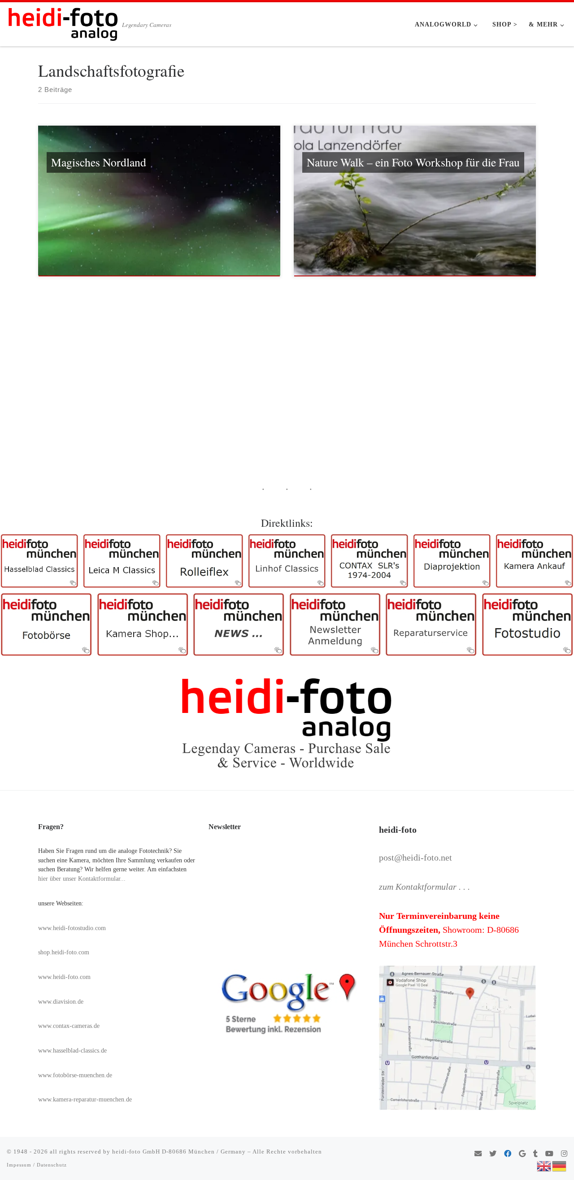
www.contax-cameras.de (69, 1026)
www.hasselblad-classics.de (72, 1050)
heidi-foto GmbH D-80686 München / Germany (179, 1151)
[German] (559, 1165)
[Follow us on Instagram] (564, 1154)
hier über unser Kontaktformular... (82, 878)
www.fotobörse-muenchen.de (75, 1075)
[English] (544, 1165)
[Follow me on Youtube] (549, 1154)
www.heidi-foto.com (64, 977)
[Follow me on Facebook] (507, 1154)
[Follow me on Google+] (522, 1154)
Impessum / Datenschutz (37, 1164)
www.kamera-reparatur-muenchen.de (85, 1099)
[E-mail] (478, 1154)
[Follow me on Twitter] (492, 1154)
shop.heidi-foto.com (63, 952)
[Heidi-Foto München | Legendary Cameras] (63, 21)
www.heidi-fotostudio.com (72, 928)
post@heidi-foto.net (415, 857)
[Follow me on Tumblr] (535, 1154)
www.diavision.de (60, 1001)
